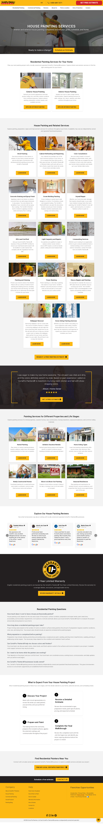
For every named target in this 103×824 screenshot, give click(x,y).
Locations (31, 808)
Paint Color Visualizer (34, 791)
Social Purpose (10, 799)
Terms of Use (80, 794)
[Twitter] (53, 815)
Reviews (46, 8)
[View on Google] (10, 526)
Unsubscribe (73, 793)
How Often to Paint (34, 793)
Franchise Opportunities (82, 787)
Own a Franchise (77, 8)
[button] (7, 535)
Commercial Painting (34, 8)
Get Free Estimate (89, 3)
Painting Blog (9, 802)
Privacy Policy (82, 793)
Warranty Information (34, 799)
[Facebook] (47, 815)
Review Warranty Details (50, 593)
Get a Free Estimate (50, 399)
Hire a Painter (32, 802)
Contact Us (31, 805)
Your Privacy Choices (81, 796)
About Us (54, 8)
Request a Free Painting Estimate (51, 357)
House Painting (10, 793)
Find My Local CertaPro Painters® (50, 767)
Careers (88, 8)
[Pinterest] (55, 815)
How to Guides (32, 796)
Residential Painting (18, 8)
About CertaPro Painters (12, 791)
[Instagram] (50, 815)
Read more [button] (12, 541)
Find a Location (64, 8)
